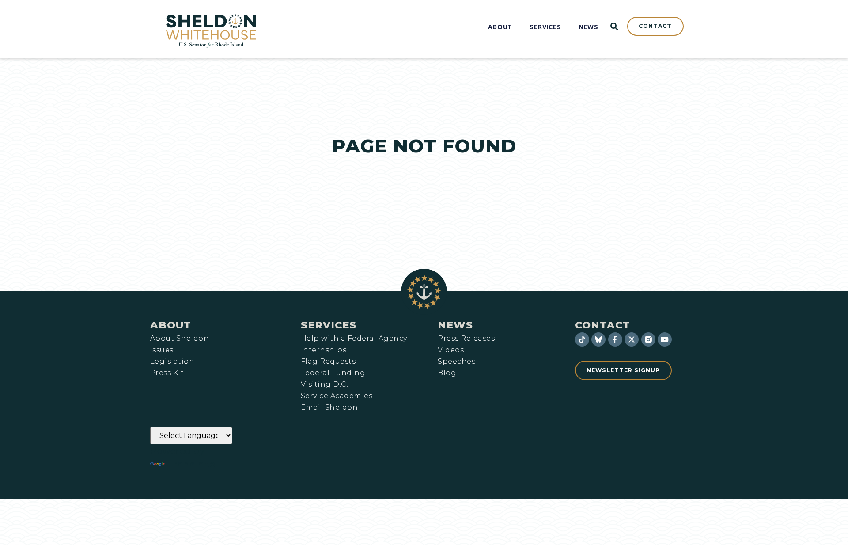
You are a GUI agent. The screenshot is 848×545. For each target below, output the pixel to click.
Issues (162, 350)
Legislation (172, 362)
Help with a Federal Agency (354, 339)
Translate (191, 464)
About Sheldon (179, 339)
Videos (451, 350)
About (170, 325)
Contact (602, 325)
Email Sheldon (329, 408)
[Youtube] (665, 339)
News (455, 325)
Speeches (456, 362)
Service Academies (336, 396)
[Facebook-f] (615, 339)
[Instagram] (648, 339)
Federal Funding (333, 373)
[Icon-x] (632, 339)
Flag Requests (328, 362)
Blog (447, 373)
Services (328, 325)
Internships (323, 350)
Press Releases (466, 339)
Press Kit (167, 373)
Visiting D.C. (324, 385)
